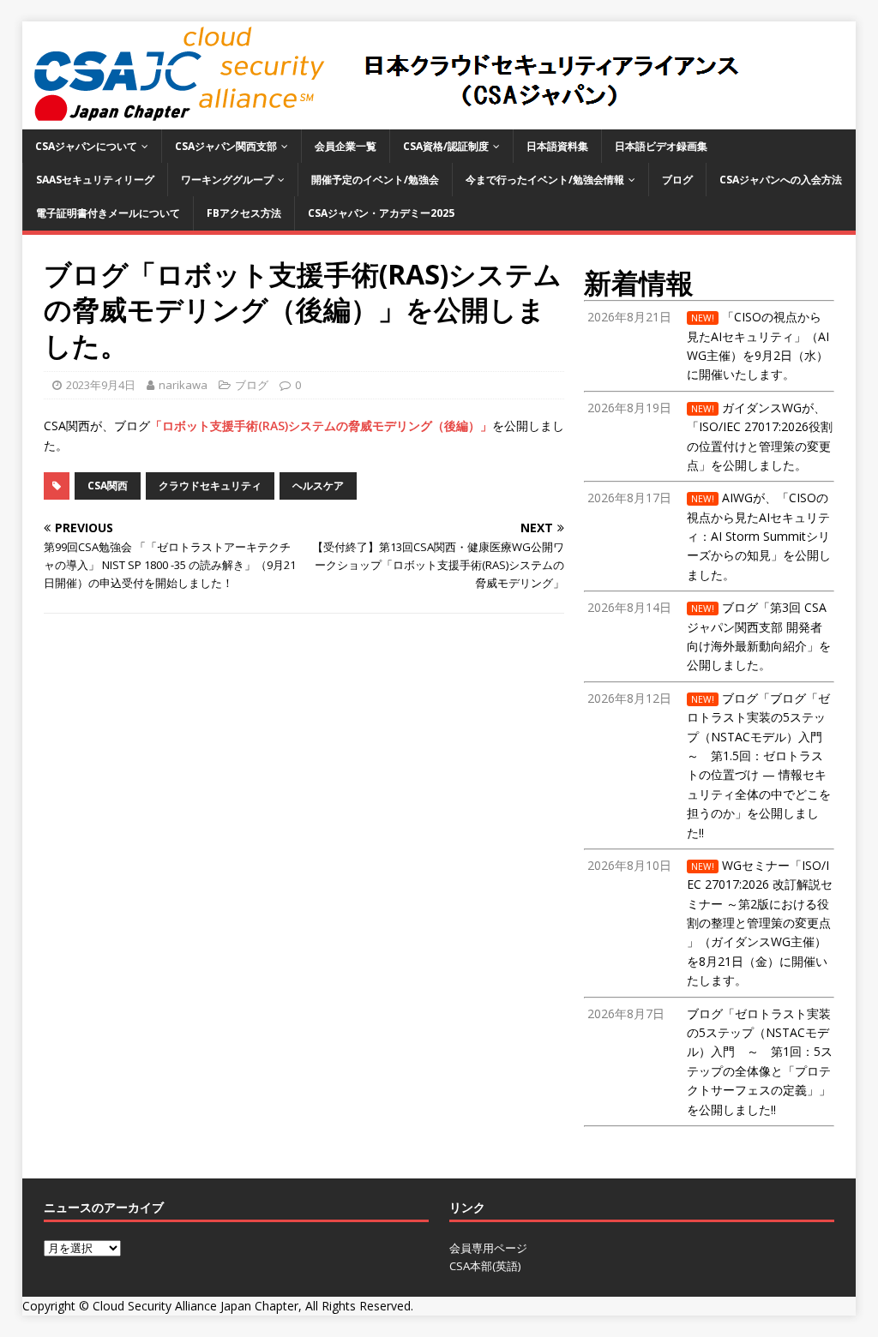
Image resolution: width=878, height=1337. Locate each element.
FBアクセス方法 (244, 213)
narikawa (183, 385)
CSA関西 (107, 485)
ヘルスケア (318, 485)
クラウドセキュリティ (210, 485)
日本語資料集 (557, 146)
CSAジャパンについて (86, 146)
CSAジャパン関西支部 (226, 146)
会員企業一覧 (345, 146)
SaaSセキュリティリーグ (95, 179)
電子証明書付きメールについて (108, 213)
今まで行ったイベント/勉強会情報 (545, 179)
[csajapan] (383, 119)
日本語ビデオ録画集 (661, 146)
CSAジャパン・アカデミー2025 (381, 213)
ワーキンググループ (227, 179)
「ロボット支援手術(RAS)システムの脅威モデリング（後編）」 (321, 425)
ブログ (677, 179)
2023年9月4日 (100, 385)
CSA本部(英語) (484, 1266)
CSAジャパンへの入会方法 (780, 179)
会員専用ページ (488, 1248)
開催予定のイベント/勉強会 (375, 179)
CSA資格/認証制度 (446, 146)
